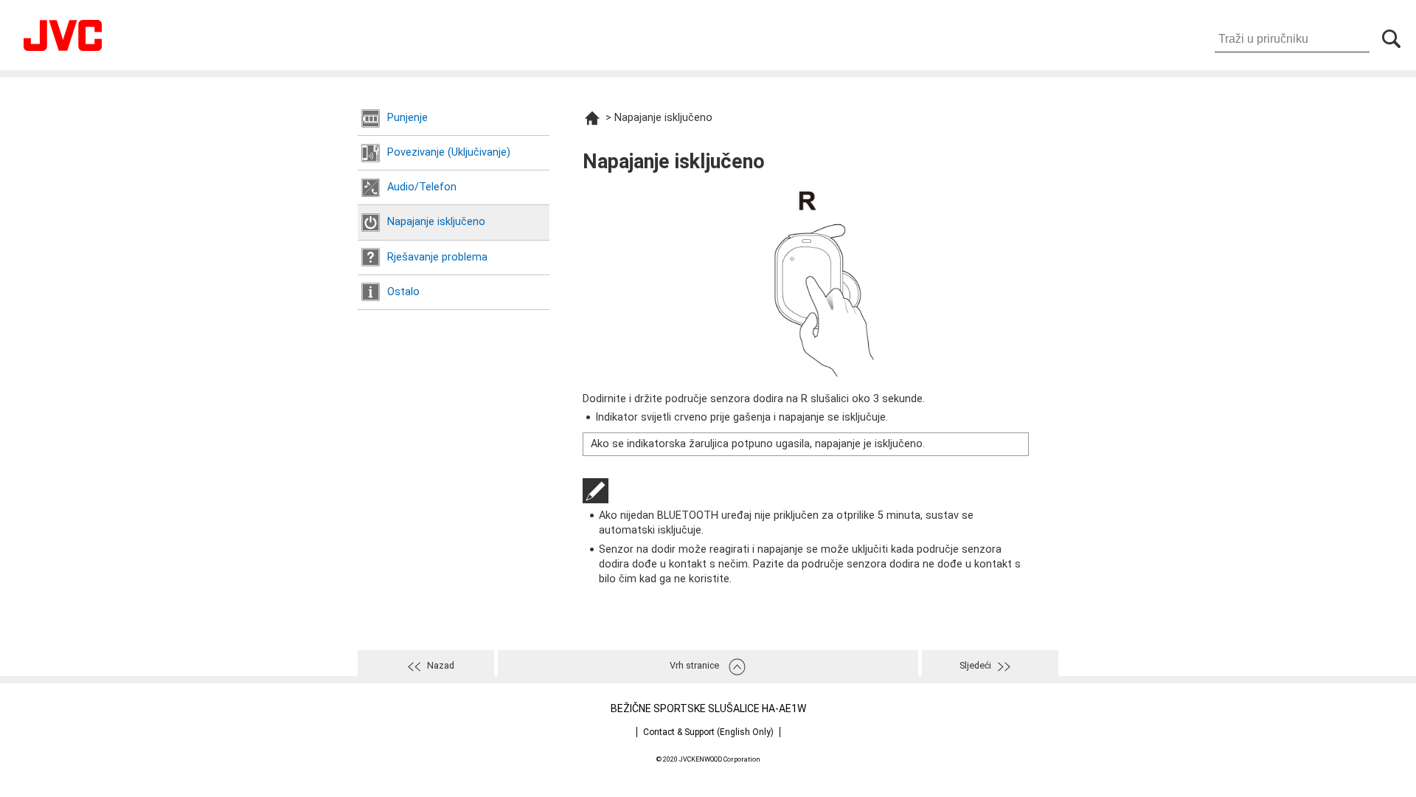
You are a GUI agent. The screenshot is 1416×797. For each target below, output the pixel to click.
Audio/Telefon (422, 187)
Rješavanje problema (437, 257)
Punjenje (407, 117)
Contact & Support (708, 732)
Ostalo (403, 292)
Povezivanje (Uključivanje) (448, 152)
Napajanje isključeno (436, 221)
